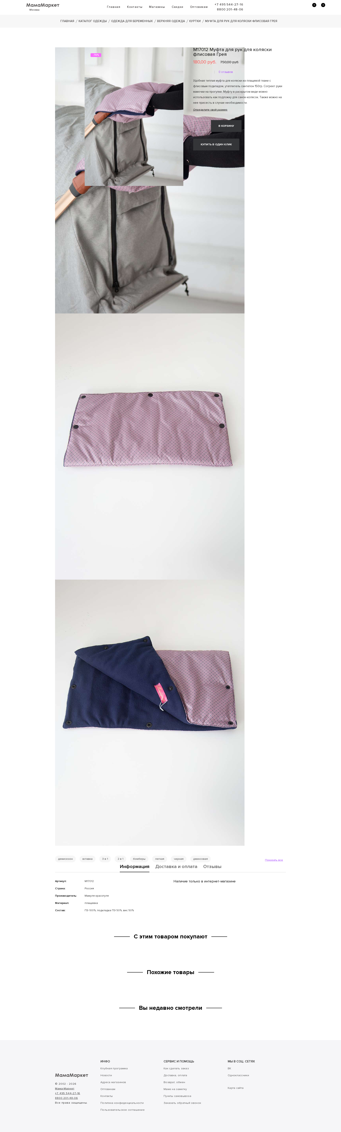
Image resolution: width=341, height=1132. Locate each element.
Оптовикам (199, 7)
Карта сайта (236, 1088)
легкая (159, 859)
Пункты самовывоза (177, 1096)
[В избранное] (247, 126)
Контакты (134, 7)
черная (179, 859)
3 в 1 (105, 859)
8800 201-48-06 (230, 9)
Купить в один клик (216, 144)
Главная (113, 7)
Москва (34, 9)
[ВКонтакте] (195, 157)
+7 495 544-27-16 (229, 5)
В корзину (226, 126)
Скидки (177, 7)
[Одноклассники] (201, 157)
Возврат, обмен (174, 1082)
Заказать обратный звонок (182, 1103)
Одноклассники (238, 1075)
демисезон (65, 859)
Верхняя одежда (171, 21)
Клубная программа (114, 1068)
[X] (206, 157)
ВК (229, 1068)
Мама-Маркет (64, 1088)
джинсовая (200, 859)
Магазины (157, 7)
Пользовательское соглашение (122, 1109)
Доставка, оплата (175, 1075)
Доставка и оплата (176, 866)
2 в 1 (120, 859)
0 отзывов (226, 72)
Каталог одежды (93, 21)
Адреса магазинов (113, 1082)
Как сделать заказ (176, 1068)
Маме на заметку (175, 1089)
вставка (87, 859)
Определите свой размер (210, 109)
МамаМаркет (42, 5)
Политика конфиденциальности (122, 1103)
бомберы (139, 859)
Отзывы (212, 866)
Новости (106, 1075)
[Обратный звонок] (292, 7)
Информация (134, 866)
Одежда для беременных (132, 21)
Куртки (195, 21)
